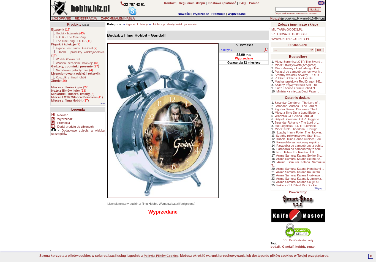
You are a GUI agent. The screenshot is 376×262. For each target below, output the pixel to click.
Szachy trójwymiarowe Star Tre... (297, 84)
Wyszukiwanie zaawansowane (296, 13)
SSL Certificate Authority (298, 240)
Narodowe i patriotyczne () (74, 70)
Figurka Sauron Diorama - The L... (297, 109)
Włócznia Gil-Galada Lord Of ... (295, 116)
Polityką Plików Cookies (161, 255)
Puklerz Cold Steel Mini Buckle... (297, 185)
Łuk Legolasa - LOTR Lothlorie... (296, 125)
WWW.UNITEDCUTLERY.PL (290, 38)
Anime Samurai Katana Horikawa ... (299, 175)
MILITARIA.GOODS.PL (287, 29)
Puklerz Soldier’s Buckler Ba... (295, 78)
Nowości (184, 13)
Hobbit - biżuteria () (70, 33)
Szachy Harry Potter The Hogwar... (299, 132)
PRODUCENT (298, 45)
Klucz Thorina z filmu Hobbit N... (296, 88)
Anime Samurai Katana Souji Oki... (298, 182)
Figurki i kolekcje (137, 24)
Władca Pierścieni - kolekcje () (78, 63)
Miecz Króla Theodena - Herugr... (297, 129)
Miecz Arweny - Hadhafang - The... (298, 68)
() (60, 29)
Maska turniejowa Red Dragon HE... (299, 81)
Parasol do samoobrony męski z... (299, 142)
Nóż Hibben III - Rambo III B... (296, 152)
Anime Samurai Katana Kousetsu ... (299, 172)
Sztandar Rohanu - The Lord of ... (297, 122)
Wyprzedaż (201, 13)
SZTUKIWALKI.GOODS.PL (289, 34)
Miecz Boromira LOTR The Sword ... (299, 61)
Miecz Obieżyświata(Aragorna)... (297, 65)
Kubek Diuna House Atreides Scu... (299, 139)
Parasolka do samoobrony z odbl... (299, 145)
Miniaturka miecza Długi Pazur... (297, 91)
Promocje (218, 13)
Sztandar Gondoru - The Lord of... (297, 102)
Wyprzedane (237, 13)
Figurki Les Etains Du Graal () (76, 48)
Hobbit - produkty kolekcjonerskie (174, 24)
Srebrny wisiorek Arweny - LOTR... (298, 75)
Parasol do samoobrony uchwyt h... (298, 71)
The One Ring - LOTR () (74, 41)
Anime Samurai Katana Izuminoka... (299, 178)
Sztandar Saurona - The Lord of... (297, 106)
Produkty (74, 24)
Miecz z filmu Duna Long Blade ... (297, 112)
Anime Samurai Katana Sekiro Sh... (299, 155)
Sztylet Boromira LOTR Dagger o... (298, 119)
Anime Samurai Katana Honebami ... (300, 168)
